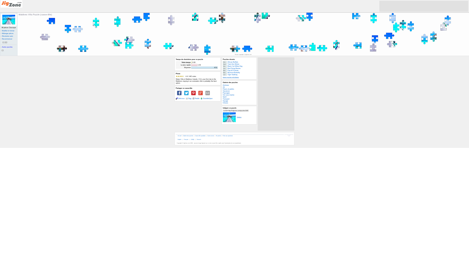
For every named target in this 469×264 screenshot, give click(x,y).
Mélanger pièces (7, 33)
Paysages (226, 93)
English (179, 139)
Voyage (225, 101)
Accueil (179, 135)
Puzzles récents (229, 59)
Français (186, 139)
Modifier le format (7, 31)
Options (239, 117)
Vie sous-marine (228, 95)
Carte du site (210, 135)
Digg (189, 98)
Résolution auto (7, 36)
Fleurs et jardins (228, 89)
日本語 (192, 139)
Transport (226, 99)
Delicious (181, 98)
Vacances (226, 91)
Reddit (197, 98)
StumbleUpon (208, 98)
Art (224, 87)
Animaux (226, 85)
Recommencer (6, 39)
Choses (225, 103)
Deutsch (199, 139)
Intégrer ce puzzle (229, 108)
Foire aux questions (228, 135)
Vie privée (218, 135)
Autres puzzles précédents (231, 77)
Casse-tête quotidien (200, 135)
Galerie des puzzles (230, 82)
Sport (225, 97)
